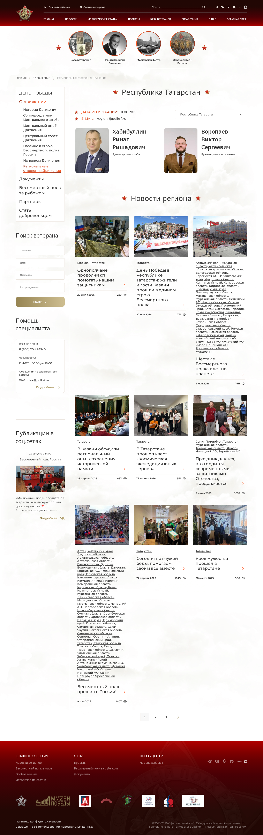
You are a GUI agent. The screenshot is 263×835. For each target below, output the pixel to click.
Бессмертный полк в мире (34, 768)
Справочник (190, 19)
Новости (71, 19)
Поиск (156, 7)
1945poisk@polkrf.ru (34, 380)
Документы (82, 774)
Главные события (32, 756)
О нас (79, 756)
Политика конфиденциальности (38, 821)
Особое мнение (27, 774)
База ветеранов (160, 19)
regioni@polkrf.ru (111, 119)
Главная (49, 19)
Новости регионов (29, 763)
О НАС (212, 19)
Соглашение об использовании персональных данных (54, 826)
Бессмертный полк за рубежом (96, 768)
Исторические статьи (103, 19)
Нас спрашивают (151, 763)
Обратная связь (237, 19)
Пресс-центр (151, 756)
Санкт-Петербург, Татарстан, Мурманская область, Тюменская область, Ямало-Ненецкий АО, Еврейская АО (218, 446)
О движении (41, 78)
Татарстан (144, 262)
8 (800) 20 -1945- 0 (32, 349)
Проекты (134, 19)
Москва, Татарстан (91, 262)
